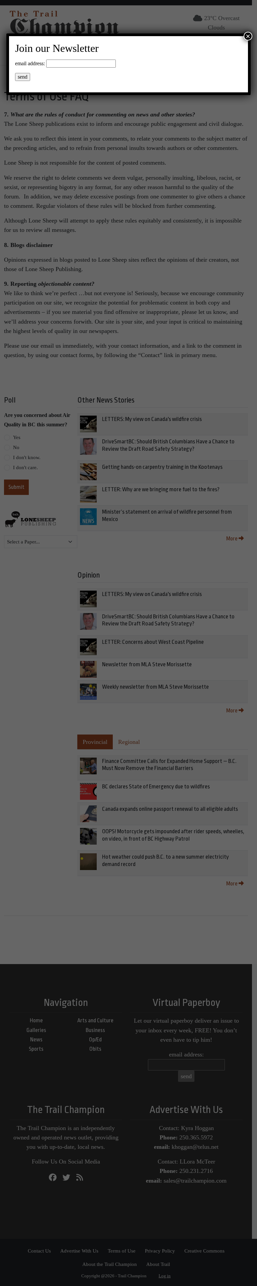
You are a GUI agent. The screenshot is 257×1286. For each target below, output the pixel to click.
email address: (30, 63)
